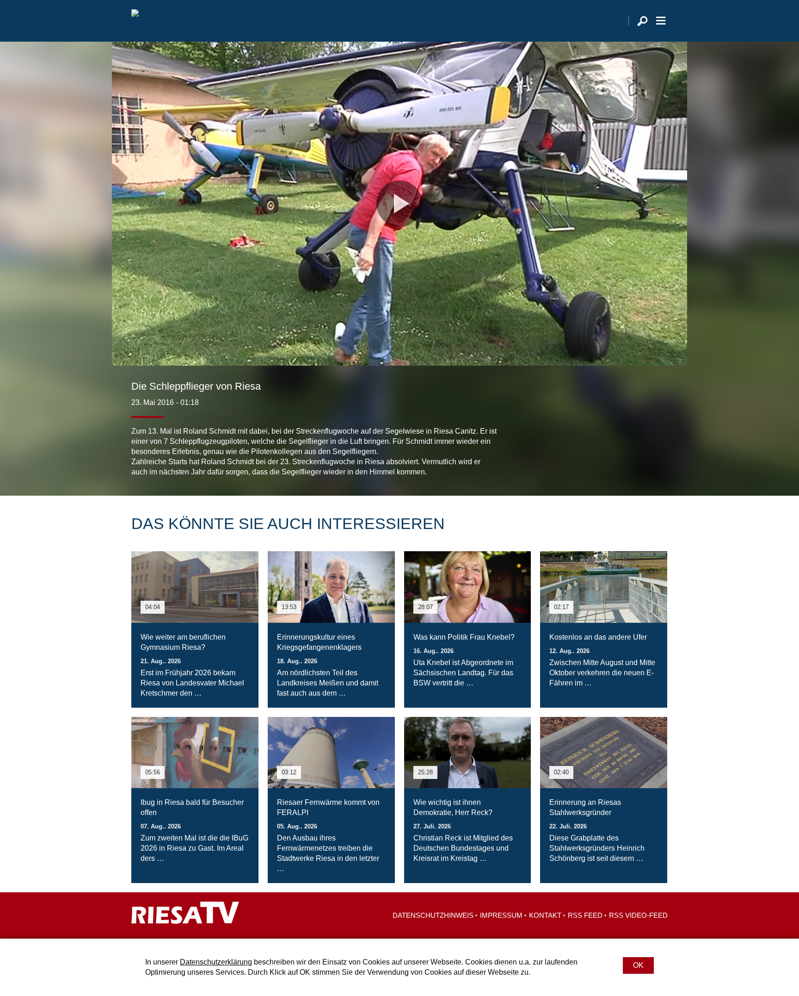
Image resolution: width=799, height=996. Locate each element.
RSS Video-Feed (638, 915)
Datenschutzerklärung (216, 962)
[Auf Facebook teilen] (601, 458)
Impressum (501, 915)
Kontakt (545, 915)
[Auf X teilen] (619, 458)
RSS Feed (585, 915)
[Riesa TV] (135, 20)
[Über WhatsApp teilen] (640, 458)
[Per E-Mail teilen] (658, 458)
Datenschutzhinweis (433, 915)
